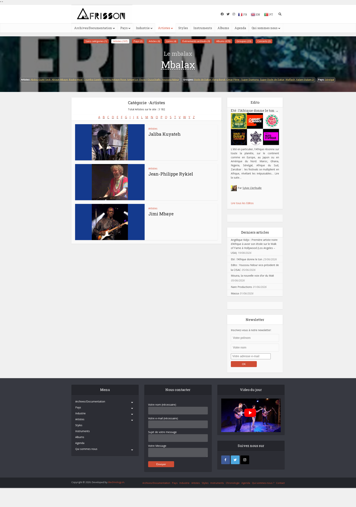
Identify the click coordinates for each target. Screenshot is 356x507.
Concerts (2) (264, 41)
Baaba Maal (76, 79)
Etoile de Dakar (202, 79)
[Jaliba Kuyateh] (110, 142)
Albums (223, 28)
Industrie (143, 28)
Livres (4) (171, 41)
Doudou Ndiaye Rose (114, 79)
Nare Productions (241, 287)
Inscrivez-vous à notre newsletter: (251, 330)
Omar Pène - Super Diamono (242, 79)
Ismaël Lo (132, 79)
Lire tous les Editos (242, 203)
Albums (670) (223, 41)
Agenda (240, 28)
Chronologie (233, 483)
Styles (183, 28)
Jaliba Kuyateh (164, 134)
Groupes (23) (244, 41)
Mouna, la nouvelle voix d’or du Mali (252, 275)
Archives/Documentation (93, 28)
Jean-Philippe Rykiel (170, 174)
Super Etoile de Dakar (272, 79)
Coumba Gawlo (92, 79)
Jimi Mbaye (161, 214)
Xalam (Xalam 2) (305, 79)
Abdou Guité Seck (41, 79)
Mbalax (178, 64)
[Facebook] (225, 459)
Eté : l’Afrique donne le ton (254, 110)
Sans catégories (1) (96, 41)
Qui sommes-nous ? (263, 483)
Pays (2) (138, 41)
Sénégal (329, 79)
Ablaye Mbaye (60, 79)
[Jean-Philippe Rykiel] (110, 182)
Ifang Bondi (218, 79)
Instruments (202, 28)
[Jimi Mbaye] (110, 222)
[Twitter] (235, 459)
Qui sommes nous (264, 28)
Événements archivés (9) (196, 41)
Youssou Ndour (170, 79)
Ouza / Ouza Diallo (150, 79)
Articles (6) (154, 41)
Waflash (290, 79)
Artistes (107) (120, 41)
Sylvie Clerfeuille (252, 188)
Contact (280, 483)
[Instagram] (244, 459)
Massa (235, 293)
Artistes (164, 28)
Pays (124, 28)
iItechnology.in (116, 482)
